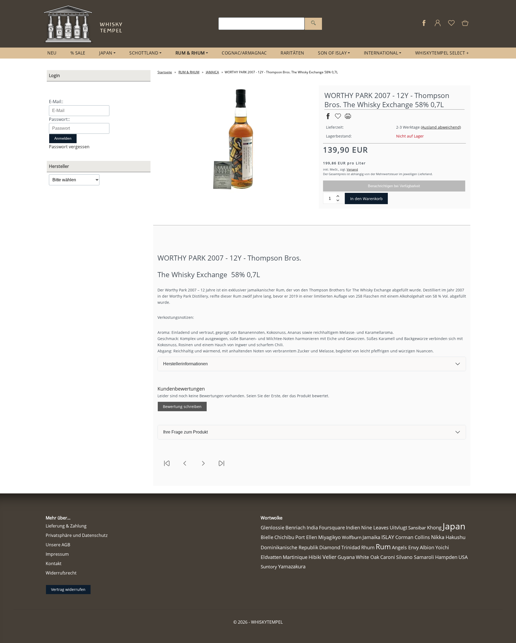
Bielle (267, 537)
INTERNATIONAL (381, 53)
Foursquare (332, 527)
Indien (353, 527)
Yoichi (442, 547)
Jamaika (371, 537)
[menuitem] (52, 53)
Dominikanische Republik (289, 547)
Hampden (446, 557)
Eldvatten (271, 557)
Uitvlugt (398, 527)
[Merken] (338, 118)
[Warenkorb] (465, 25)
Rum (383, 546)
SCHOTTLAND (143, 53)
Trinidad (350, 547)
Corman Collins (412, 537)
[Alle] (313, 24)
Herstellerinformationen (185, 364)
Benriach (295, 527)
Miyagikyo (329, 537)
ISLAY (387, 537)
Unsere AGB (58, 545)
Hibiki (315, 557)
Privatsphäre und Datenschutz (77, 535)
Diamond (329, 547)
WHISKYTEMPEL (267, 622)
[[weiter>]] (203, 466)
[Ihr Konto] (438, 25)
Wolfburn (351, 537)
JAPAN (105, 53)
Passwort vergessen (69, 147)
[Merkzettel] (451, 25)
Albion (427, 547)
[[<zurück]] (185, 466)
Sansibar (417, 528)
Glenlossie (272, 527)
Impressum (57, 554)
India (312, 527)
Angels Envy (405, 547)
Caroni (387, 557)
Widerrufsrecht (61, 573)
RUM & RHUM (190, 53)
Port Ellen (306, 537)
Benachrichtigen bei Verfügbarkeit (394, 186)
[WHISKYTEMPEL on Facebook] (424, 25)
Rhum (368, 547)
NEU (52, 53)
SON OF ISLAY (332, 53)
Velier (329, 557)
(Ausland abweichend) (441, 127)
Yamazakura (292, 566)
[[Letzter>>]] (221, 466)
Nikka (438, 537)
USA (463, 557)
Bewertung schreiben (182, 406)
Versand (352, 169)
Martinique (295, 557)
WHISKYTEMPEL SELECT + (442, 53)
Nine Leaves (375, 527)
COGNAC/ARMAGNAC (244, 53)
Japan (454, 526)
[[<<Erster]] (166, 466)
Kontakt (54, 563)
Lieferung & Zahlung (66, 526)
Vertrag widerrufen (68, 589)
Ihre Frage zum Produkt (185, 432)
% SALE (77, 53)
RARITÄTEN (292, 53)
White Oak (367, 557)
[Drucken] (348, 118)
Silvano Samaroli (415, 557)
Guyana (346, 557)
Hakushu (455, 537)
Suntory (269, 566)
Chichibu (284, 537)
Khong (434, 527)
